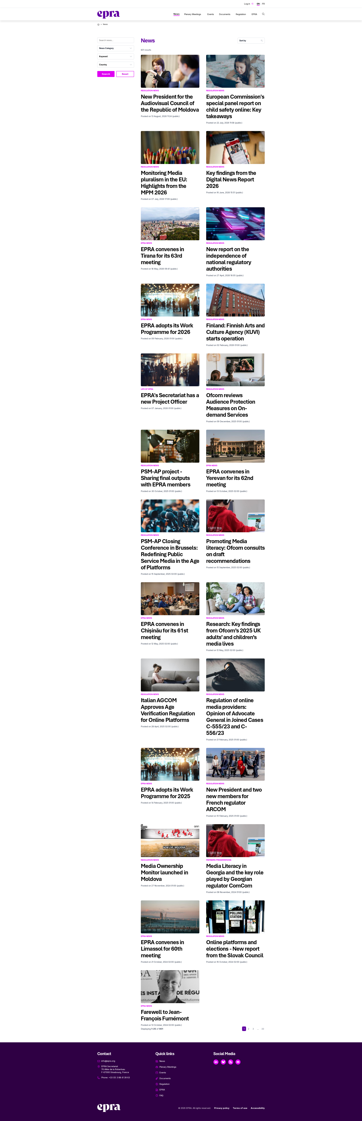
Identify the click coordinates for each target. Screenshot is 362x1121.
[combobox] (115, 48)
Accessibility (258, 1108)
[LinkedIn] (215, 1062)
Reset (125, 74)
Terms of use (240, 1108)
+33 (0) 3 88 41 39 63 (119, 1077)
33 (262, 1028)
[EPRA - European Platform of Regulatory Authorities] (108, 15)
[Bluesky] (223, 1062)
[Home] (98, 24)
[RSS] (230, 1062)
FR (263, 3)
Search (106, 74)
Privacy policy (221, 1108)
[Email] (238, 1062)
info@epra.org (108, 1061)
